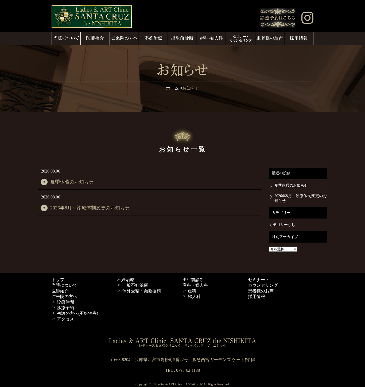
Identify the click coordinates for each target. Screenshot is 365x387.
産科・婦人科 (195, 285)
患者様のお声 (261, 291)
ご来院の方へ (64, 296)
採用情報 (256, 296)
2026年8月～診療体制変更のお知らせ (90, 207)
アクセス (65, 319)
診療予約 (65, 307)
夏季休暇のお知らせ (72, 182)
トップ (58, 279)
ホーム (172, 88)
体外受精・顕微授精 (141, 291)
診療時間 (65, 302)
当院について (64, 285)
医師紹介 (60, 291)
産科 (192, 291)
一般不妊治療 (135, 285)
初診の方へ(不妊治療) (77, 313)
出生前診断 (193, 279)
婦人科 (194, 296)
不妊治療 (125, 279)
